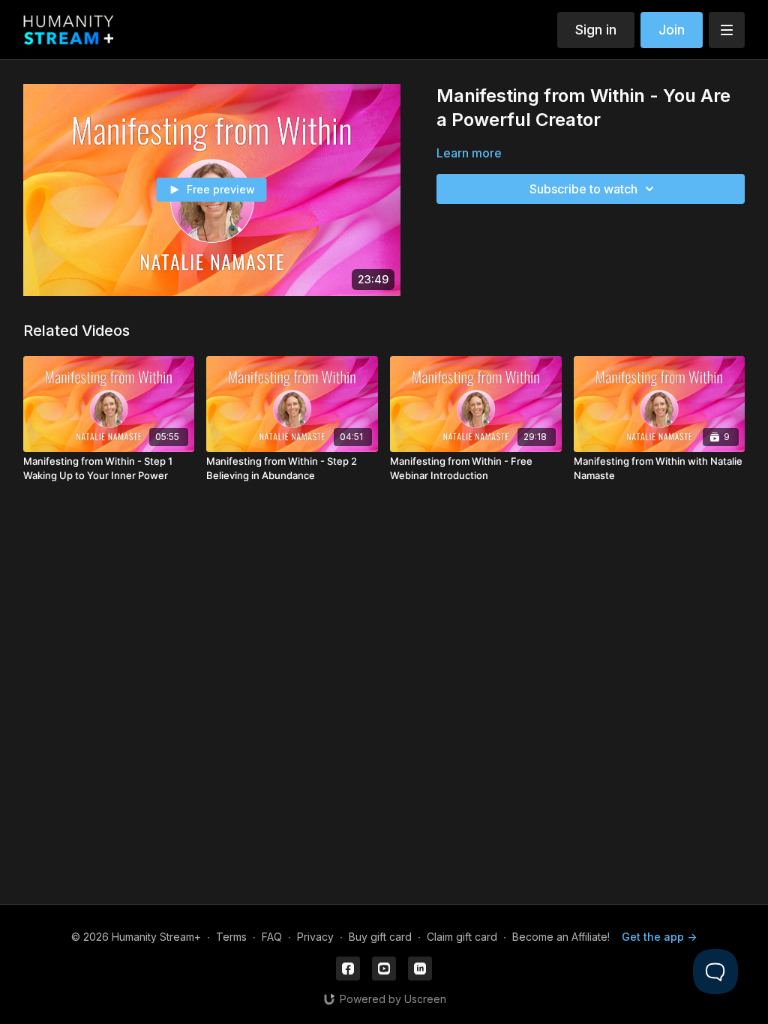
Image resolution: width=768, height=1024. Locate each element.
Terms (231, 936)
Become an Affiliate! (561, 936)
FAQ (272, 936)
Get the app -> (659, 936)
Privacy (315, 936)
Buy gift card (380, 936)
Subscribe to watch (584, 188)
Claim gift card (462, 936)
